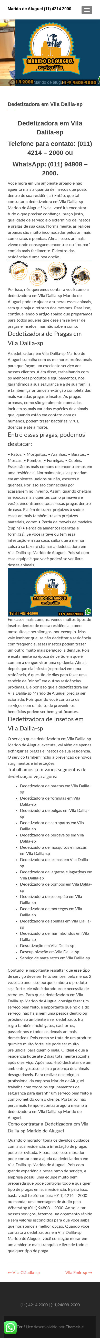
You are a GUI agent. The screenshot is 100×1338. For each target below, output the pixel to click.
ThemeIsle (75, 1327)
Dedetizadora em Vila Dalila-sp (45, 104)
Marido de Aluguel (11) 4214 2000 (39, 9)
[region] (50, 52)
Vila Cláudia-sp (24, 1273)
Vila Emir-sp (78, 1273)
